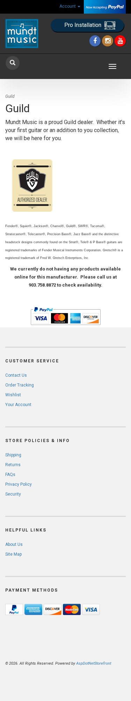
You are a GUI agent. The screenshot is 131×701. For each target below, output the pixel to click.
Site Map (13, 554)
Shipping (13, 455)
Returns (13, 464)
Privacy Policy (18, 484)
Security (13, 494)
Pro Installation (83, 25)
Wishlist (13, 394)
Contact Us (16, 375)
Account (68, 6)
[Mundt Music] (21, 33)
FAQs (10, 474)
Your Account (18, 404)
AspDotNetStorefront (93, 663)
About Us (14, 544)
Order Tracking (19, 385)
